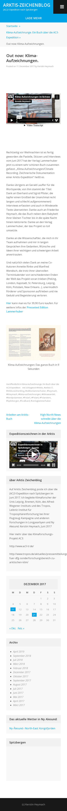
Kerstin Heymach (46, 66)
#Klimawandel (48, 394)
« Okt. (12, 628)
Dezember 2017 (21, 672)
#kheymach (11, 394)
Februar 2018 (20, 668)
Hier (8, 303)
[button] (33, 454)
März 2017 (19, 705)
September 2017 (22, 680)
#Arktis (39, 387)
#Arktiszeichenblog (15, 390)
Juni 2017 (18, 692)
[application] (33, 454)
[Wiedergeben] (13, 465)
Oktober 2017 (20, 676)
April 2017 (18, 701)
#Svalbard (25, 400)
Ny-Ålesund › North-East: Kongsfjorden (32, 728)
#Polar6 (35, 397)
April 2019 (18, 651)
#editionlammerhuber (35, 390)
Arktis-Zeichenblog (26, 5)
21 (34, 614)
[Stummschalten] (48, 465)
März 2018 (19, 664)
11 (13, 609)
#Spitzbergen (12, 400)
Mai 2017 (18, 697)
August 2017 (20, 684)
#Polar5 (26, 397)
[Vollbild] (53, 465)
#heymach (52, 390)
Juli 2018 (18, 660)
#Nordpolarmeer (14, 397)
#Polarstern (45, 397)
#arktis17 (48, 387)
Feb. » (21, 628)
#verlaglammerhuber (41, 400)
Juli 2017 (18, 688)
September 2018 (22, 656)
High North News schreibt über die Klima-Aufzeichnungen (47, 419)
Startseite (13, 26)
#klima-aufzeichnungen (29, 394)
